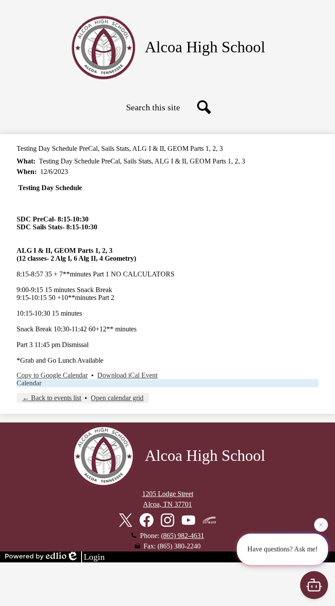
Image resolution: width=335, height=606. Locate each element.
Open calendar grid (117, 398)
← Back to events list (51, 398)
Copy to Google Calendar (52, 375)
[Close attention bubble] (321, 526)
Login (94, 557)
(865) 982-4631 (182, 535)
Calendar (29, 383)
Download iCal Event (127, 375)
